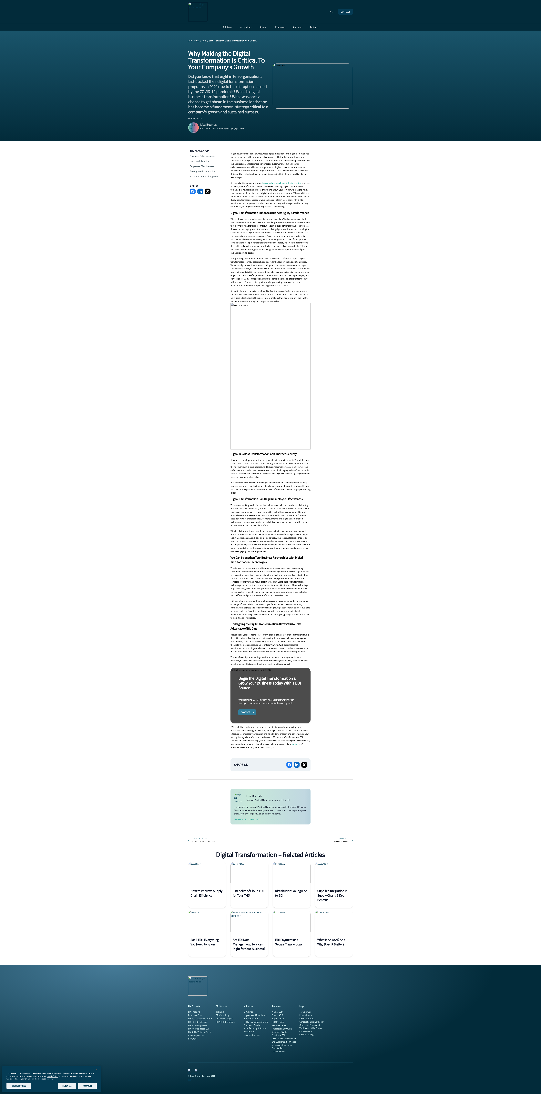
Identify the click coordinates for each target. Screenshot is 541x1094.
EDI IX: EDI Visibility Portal (199, 1032)
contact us (296, 744)
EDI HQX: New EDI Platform (200, 1018)
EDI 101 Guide (278, 1022)
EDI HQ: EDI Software (197, 1022)
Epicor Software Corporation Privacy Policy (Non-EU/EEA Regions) (311, 1021)
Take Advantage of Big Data (204, 176)
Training (220, 1011)
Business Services (252, 1035)
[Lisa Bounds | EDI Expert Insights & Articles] (193, 128)
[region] (51, 1079)
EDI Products (194, 1011)
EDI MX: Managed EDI (197, 1025)
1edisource (193, 40)
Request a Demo (195, 1015)
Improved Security (199, 161)
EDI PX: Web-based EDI (198, 1028)
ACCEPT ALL (87, 1086)
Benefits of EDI (278, 1035)
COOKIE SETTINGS (19, 1086)
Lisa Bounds (208, 125)
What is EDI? (277, 1011)
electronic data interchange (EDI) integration (281, 183)
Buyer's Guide (278, 1018)
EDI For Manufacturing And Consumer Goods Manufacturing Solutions (256, 1025)
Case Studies (277, 1048)
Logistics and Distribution (255, 1015)
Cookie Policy (52, 1076)
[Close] (96, 1069)
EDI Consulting (222, 1015)
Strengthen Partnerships (202, 171)
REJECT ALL (66, 1086)
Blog (204, 40)
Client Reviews (278, 1051)
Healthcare (249, 1031)
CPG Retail (248, 1011)
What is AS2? (277, 1015)
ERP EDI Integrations (225, 1022)
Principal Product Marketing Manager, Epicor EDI (222, 128)
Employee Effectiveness (202, 166)
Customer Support (224, 1018)
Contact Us (247, 712)
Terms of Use (305, 1011)
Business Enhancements (202, 156)
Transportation (251, 1018)
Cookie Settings (306, 1034)
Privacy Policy (305, 1015)
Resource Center (279, 1025)
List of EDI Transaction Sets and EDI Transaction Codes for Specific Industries (284, 1041)
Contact (345, 11)
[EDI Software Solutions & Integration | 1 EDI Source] (197, 11)
